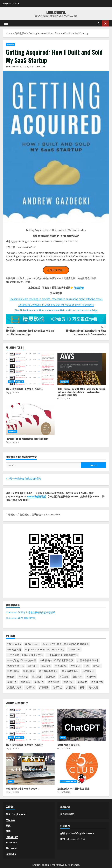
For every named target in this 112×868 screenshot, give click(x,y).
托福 (86, 665)
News (11, 382)
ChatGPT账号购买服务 (81, 725)
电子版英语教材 (70, 671)
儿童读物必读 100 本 (88, 660)
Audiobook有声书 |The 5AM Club (81, 769)
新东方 (96, 665)
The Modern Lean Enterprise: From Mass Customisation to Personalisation (86, 330)
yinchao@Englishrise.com (80, 833)
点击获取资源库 (56, 270)
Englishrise (56, 12)
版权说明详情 (67, 814)
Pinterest (11, 848)
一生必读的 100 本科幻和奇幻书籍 (25, 655)
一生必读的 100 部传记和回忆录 (56, 660)
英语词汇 (30, 687)
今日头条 (10, 819)
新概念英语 (29, 671)
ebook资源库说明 (36, 496)
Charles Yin (13, 66)
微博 (8, 831)
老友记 (10, 676)
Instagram (12, 836)
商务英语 (46, 665)
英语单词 (91, 676)
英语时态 (68, 682)
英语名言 (25, 682)
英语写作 (77, 676)
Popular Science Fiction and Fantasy (44, 649)
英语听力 (39, 682)
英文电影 (50, 676)
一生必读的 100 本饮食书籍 (21, 660)
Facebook (11, 842)
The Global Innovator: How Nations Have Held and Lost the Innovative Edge (56, 310)
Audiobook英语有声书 (68, 781)
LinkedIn (11, 854)
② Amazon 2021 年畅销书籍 (20, 618)
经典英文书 (88, 671)
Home (9, 33)
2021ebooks (14, 644)
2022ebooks (31, 644)
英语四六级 (54, 682)
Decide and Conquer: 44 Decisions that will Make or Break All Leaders (56, 304)
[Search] (99, 23)
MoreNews (58, 864)
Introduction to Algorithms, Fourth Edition (30, 419)
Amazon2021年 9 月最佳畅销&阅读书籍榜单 (66, 644)
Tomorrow (74, 649)
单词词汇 (32, 665)
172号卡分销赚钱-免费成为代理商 (23, 478)
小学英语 (75, 665)
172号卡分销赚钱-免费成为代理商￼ (30, 369)
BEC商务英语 (14, 649)
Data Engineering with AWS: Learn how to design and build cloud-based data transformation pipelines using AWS (81, 369)
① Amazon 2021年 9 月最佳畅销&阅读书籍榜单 (30, 612)
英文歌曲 (36, 676)
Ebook (105, 23)
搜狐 (8, 825)
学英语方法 (61, 665)
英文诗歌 (64, 676)
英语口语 (12, 682)
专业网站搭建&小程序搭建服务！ (30, 769)
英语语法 (43, 687)
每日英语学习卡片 (48, 671)
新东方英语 (13, 671)
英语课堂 (57, 687)
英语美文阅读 (14, 687)
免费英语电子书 (15, 665)
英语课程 (71, 687)
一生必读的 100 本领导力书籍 (62, 655)
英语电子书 (20, 33)
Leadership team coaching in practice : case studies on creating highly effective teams (56, 299)
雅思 (82, 687)
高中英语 (93, 687)
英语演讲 (82, 682)
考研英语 (23, 676)
